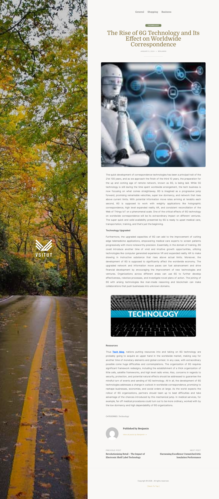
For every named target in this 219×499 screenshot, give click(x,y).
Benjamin (162, 51)
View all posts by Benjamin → (135, 435)
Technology (153, 25)
